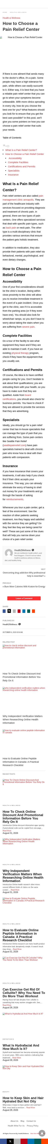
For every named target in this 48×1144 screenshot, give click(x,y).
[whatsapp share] (28, 611)
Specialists (13, 170)
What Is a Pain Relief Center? (21, 150)
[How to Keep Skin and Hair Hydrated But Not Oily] (24, 1077)
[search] (44, 4)
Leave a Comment (24, 598)
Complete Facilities (18, 162)
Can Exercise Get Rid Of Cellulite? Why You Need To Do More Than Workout (24, 993)
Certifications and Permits (21, 166)
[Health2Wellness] (24, 4)
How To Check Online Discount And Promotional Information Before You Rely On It (22, 677)
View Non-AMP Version (37, 1133)
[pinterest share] (19, 611)
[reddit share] (33, 611)
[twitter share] (9, 611)
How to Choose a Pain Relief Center (24, 154)
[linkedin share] (23, 611)
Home (5, 12)
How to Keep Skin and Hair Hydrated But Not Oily (23, 1099)
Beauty (6, 1091)
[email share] (14, 611)
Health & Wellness (18, 12)
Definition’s (8, 1039)
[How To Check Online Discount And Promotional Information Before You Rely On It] (24, 657)
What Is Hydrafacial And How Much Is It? (21, 1047)
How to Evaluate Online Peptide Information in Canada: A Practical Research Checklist (21, 762)
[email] (17, 1141)
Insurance (13, 174)
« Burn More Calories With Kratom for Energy (24, 586)
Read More (7, 831)
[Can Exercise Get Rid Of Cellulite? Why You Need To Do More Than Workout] (24, 968)
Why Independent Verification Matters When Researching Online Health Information (23, 719)
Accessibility (15, 158)
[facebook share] (4, 611)
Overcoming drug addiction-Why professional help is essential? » (24, 574)
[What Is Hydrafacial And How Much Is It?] (24, 1024)
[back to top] (42, 1133)
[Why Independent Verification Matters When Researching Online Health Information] (24, 700)
